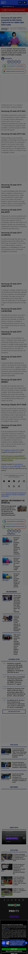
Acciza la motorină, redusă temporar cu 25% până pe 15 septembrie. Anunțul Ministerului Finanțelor (17, 942)
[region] (14, 937)
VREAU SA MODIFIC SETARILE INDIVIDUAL (14, 951)
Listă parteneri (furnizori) (5, 946)
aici (7, 934)
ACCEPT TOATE (14, 949)
